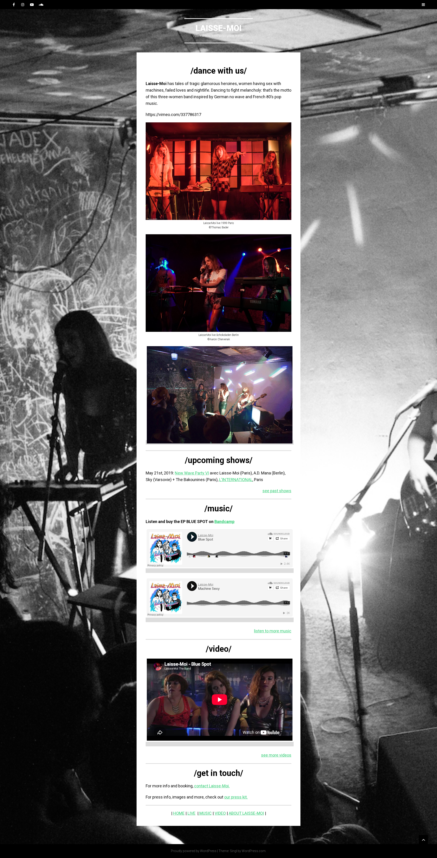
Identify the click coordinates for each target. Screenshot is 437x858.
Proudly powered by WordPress (193, 851)
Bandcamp (224, 521)
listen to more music (272, 631)
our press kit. (236, 797)
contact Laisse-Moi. (212, 785)
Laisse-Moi (218, 28)
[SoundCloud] (41, 4)
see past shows (276, 490)
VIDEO (220, 813)
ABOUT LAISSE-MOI (246, 813)
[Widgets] (423, 839)
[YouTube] (31, 4)
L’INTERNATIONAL (235, 479)
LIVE (192, 813)
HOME (179, 813)
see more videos (276, 755)
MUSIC (205, 813)
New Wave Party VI (192, 473)
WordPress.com (254, 851)
